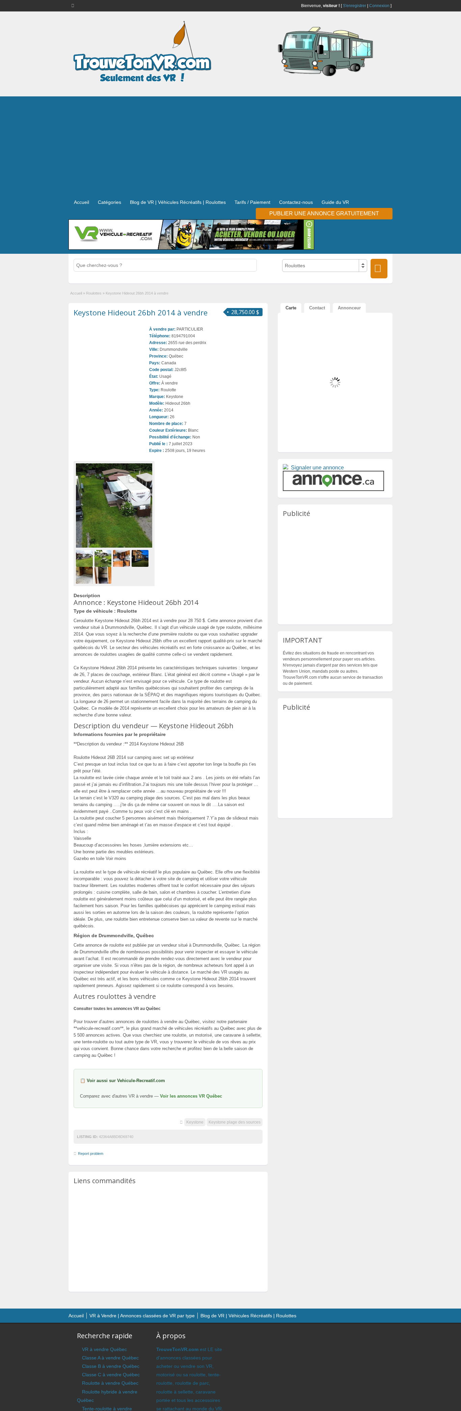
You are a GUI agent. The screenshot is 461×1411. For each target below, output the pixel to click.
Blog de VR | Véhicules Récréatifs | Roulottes (178, 202)
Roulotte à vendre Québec (110, 1383)
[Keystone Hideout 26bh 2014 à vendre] (114, 505)
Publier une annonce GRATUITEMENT (324, 213)
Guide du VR (335, 202)
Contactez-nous (296, 202)
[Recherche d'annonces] (379, 268)
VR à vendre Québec (104, 1349)
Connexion (379, 5)
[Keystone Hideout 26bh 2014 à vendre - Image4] (141, 558)
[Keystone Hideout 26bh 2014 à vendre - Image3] (122, 558)
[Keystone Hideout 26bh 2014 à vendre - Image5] (85, 575)
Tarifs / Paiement (252, 202)
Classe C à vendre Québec (111, 1374)
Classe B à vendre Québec (110, 1366)
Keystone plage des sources (235, 1122)
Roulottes (94, 293)
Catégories (109, 202)
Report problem (90, 1154)
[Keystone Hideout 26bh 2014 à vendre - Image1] (85, 558)
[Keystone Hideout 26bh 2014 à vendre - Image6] (103, 575)
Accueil (81, 202)
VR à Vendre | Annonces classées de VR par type (142, 1315)
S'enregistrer (354, 5)
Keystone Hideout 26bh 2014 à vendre (141, 312)
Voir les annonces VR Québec (191, 1096)
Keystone (195, 1122)
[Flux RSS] (74, 5)
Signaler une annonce (317, 467)
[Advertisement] (230, 143)
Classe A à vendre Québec (110, 1357)
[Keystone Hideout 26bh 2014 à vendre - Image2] (103, 558)
